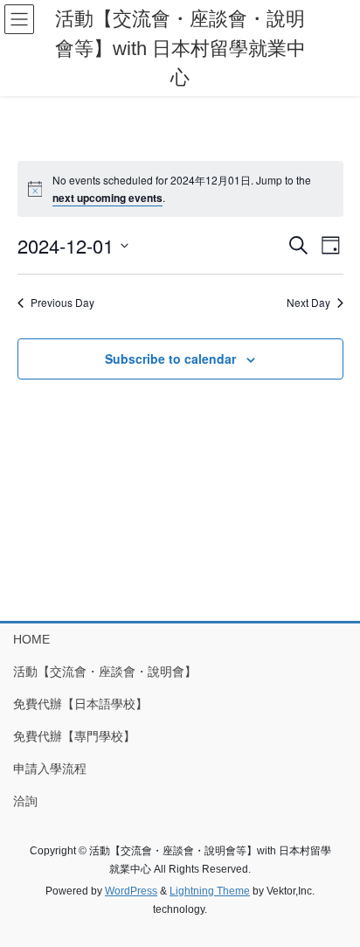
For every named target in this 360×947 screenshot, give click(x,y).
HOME (31, 639)
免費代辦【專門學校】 (74, 736)
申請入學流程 (50, 769)
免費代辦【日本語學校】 (80, 704)
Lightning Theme (210, 891)
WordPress (131, 891)
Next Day (308, 303)
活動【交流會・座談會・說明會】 (105, 672)
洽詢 (25, 801)
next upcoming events (107, 197)
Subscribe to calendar (170, 358)
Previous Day (62, 303)
